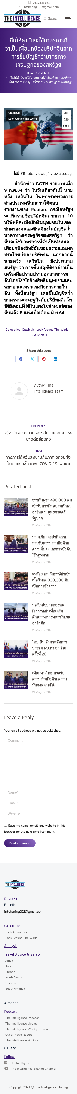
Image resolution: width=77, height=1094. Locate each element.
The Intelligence (21, 1063)
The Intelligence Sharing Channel (33, 1068)
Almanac (11, 1003)
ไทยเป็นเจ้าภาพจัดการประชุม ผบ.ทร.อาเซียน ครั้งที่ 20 (49, 648)
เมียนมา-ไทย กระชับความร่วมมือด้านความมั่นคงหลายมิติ (49, 679)
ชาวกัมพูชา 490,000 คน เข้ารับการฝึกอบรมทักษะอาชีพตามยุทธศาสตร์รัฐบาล (52, 509)
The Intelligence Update (21, 1023)
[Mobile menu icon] (68, 19)
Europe (10, 972)
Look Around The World (22, 118)
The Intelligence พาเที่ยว (21, 1040)
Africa (9, 960)
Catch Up (14, 112)
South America (15, 988)
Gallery (10, 1048)
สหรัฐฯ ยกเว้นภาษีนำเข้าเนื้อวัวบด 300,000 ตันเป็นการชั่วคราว (51, 580)
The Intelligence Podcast (22, 1018)
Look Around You (16, 932)
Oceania (11, 983)
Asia (8, 966)
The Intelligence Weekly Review (26, 1029)
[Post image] (16, 507)
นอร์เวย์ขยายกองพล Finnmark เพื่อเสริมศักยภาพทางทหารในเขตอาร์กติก (51, 614)
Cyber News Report (18, 1034)
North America (15, 977)
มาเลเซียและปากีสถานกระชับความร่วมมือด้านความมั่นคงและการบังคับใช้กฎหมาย (51, 546)
